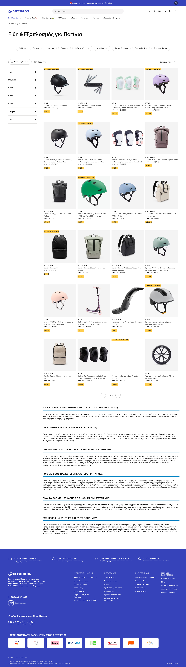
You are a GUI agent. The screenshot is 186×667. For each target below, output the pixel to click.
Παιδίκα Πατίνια (141, 48)
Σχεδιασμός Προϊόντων (113, 588)
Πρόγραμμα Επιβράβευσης (145, 577)
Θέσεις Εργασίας (110, 581)
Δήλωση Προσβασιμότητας (18, 657)
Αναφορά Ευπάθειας (169, 589)
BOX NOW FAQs (140, 591)
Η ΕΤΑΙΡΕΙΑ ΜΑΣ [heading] (110, 573)
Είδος (10, 96)
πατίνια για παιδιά (137, 414)
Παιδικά (96, 18)
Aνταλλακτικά (102, 48)
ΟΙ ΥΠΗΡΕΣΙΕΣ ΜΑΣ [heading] (142, 573)
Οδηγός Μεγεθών (168, 578)
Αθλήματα (62, 18)
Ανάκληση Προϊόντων (169, 585)
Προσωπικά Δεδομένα (112, 595)
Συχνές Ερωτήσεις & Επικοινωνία (81, 596)
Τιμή (10, 72)
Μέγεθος (12, 80)
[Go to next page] (118, 395)
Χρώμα (11, 119)
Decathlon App (140, 581)
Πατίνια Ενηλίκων (121, 48)
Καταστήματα (79, 591)
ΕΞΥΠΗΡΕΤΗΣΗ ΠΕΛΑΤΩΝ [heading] (83, 573)
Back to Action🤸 (14, 18)
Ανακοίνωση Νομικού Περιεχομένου (112, 599)
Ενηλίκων (22, 48)
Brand (10, 88)
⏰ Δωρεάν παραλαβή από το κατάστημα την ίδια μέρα (91, 3)
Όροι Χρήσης (109, 591)
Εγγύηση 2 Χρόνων (142, 584)
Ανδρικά (74, 18)
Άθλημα (11, 111)
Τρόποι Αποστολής (80, 581)
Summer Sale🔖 (31, 18)
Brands (106, 584)
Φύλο (10, 104)
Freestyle (64, 48)
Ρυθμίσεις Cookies (168, 592)
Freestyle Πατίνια (160, 48)
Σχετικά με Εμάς (110, 577)
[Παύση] (176, 3)
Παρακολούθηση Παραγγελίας (85, 577)
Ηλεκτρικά (50, 48)
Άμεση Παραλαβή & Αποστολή (85, 600)
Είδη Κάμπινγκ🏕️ (47, 18)
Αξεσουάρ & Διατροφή (112, 18)
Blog (163, 582)
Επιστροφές (78, 588)
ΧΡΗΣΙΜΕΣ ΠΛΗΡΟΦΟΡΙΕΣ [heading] (167, 574)
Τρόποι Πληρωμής (80, 584)
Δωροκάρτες (139, 588)
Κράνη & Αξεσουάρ (82, 48)
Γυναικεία (85, 18)
